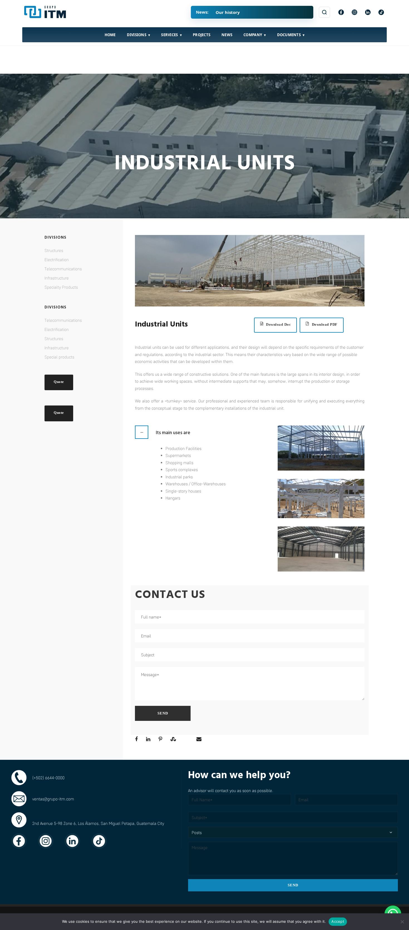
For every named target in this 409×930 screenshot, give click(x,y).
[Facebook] (341, 12)
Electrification (57, 259)
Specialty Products (61, 287)
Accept (337, 921)
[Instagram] (354, 12)
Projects (201, 34)
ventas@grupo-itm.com (53, 798)
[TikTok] (381, 12)
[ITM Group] (45, 12)
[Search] (324, 12)
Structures (54, 250)
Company (252, 34)
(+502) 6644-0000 (48, 777)
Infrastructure (57, 277)
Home (110, 34)
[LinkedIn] (367, 12)
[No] (402, 921)
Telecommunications (63, 268)
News (226, 34)
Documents (289, 34)
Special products (59, 356)
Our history (228, 12)
